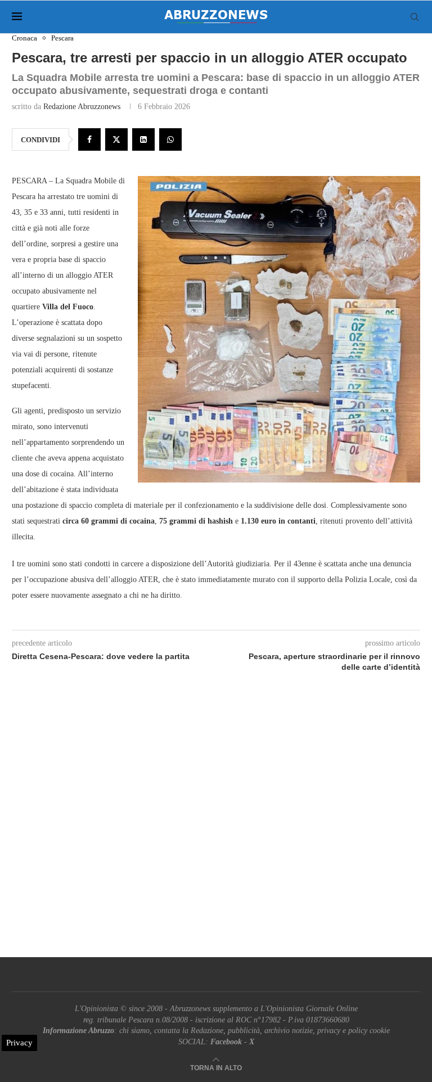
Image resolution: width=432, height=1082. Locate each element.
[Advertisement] (216, 828)
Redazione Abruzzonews (81, 106)
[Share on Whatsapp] (170, 139)
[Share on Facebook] (89, 139)
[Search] (414, 17)
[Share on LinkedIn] (143, 139)
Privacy (19, 1042)
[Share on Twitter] (116, 139)
